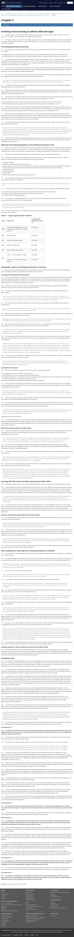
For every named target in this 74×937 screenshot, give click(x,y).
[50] (8, 586)
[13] (64, 122)
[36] (14, 425)
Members (3, 909)
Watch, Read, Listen (30, 894)
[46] (29, 542)
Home (3, 6)
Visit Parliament (6, 9)
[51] (54, 599)
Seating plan (3, 898)
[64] (57, 784)
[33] (24, 394)
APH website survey (6, 920)
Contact (50, 2)
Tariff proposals (29, 907)
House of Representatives (7, 903)
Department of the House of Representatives (36, 917)
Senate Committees (30, 13)
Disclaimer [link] (26, 935)
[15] (17, 141)
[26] (35, 310)
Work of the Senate (5, 894)
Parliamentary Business (13, 6)
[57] (51, 644)
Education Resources (30, 896)
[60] (65, 749)
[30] (26, 364)
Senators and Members (29, 6)
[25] (56, 299)
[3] (28, 64)
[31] (44, 380)
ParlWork (60, 2)
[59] (36, 719)
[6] (23, 93)
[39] (39, 460)
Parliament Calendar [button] (43, 2)
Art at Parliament (54, 904)
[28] (20, 333)
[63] (45, 766)
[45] (5, 535)
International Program (30, 899)
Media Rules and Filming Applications (58, 907)
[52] (63, 602)
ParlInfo (55, 2)
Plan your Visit (53, 906)
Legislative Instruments (31, 909)
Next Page (24, 884)
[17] (60, 154)
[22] (32, 282)
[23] (38, 287)
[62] (28, 764)
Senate (2, 892)
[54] (50, 616)
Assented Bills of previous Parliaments (34, 906)
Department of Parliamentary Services (34, 918)
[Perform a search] (72, 3)
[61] (19, 759)
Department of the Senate (31, 915)
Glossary (3, 924)
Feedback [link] (32, 935)
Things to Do (53, 903)
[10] (7, 115)
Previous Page (10, 884)
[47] (33, 547)
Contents (17, 884)
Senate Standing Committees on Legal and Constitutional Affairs (50, 13)
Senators (3, 896)
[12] (27, 119)
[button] (37, 25)
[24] (66, 290)
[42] (7, 511)
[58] (37, 655)
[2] (19, 63)
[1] (67, 56)
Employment (4, 921)
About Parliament (55, 6)
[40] (31, 478)
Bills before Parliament (31, 904)
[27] (50, 320)
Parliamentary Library (30, 898)
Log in (65, 2)
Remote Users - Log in (6, 917)
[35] (30, 413)
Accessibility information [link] (6, 935)
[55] (13, 619)
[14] (28, 134)
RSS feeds (4, 926)
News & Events (42, 6)
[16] (69, 151)
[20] (17, 200)
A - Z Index (4, 923)
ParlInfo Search (5, 918)
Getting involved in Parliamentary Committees (60, 892)
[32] (20, 385)
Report (48, 15)
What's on (52, 901)
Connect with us (53, 895)
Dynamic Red (4, 895)
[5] (61, 82)
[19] (3, 185)
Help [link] (37, 935)
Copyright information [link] (18, 935)
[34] (36, 399)
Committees (20, 13)
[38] (27, 448)
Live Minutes (4, 907)
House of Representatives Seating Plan (9, 910)
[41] (9, 501)
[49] (45, 576)
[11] (13, 117)
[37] (61, 441)
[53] (33, 611)
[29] (39, 352)
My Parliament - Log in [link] (6, 915)
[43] (43, 526)
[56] (34, 639)
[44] (55, 531)
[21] (23, 207)
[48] (22, 567)
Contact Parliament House (56, 896)
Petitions (52, 894)
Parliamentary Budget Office (32, 920)
